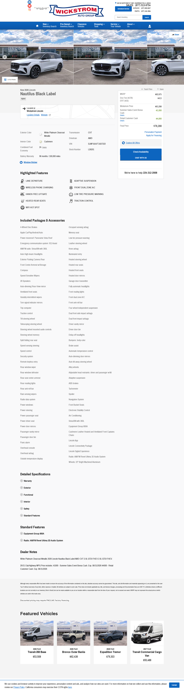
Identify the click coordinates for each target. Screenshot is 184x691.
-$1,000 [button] (158, 110)
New (49, 25)
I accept (174, 685)
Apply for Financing (154, 135)
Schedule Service (123, 9)
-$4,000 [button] (158, 118)
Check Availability (141, 151)
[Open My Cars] (149, 26)
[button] (67, 98)
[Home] (41, 7)
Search (147, 17)
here (70, 687)
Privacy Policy (18, 687)
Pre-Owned (67, 25)
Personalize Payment (153, 132)
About (130, 25)
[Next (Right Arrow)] (179, 57)
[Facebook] (29, 2)
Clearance (82, 25)
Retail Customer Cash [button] (129, 119)
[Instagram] (29, 10)
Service (116, 25)
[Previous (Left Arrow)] (5, 57)
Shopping (98, 25)
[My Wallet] (141, 26)
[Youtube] (29, 6)
